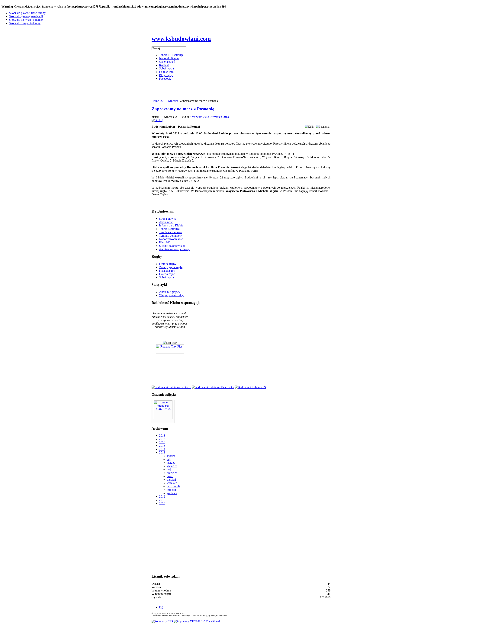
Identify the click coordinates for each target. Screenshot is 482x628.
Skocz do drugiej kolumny (24, 23)
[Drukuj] (157, 120)
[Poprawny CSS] (163, 621)
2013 (163, 100)
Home (155, 100)
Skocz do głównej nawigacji (26, 16)
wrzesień (173, 100)
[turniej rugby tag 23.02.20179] (163, 418)
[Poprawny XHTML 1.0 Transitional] (197, 621)
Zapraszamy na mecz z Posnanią (183, 108)
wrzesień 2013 (220, 116)
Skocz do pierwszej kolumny (26, 19)
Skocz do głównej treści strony (27, 12)
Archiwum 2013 (199, 116)
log (161, 607)
